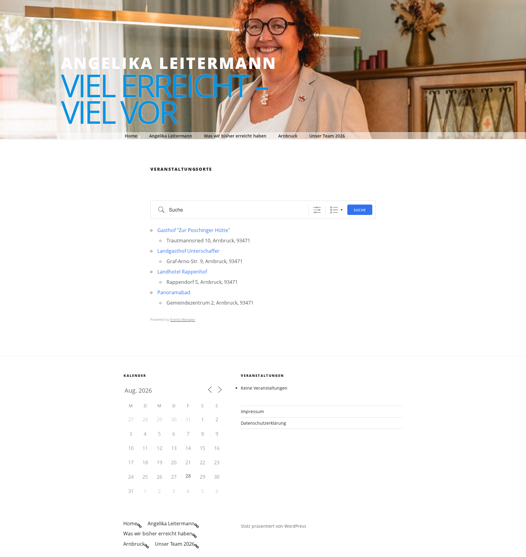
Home (131, 136)
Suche (360, 210)
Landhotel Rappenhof (182, 271)
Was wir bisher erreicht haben (235, 136)
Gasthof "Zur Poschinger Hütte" (193, 230)
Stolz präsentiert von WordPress (273, 526)
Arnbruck (287, 136)
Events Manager (182, 319)
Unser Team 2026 (327, 136)
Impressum (252, 411)
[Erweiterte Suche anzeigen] (317, 210)
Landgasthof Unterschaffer (188, 251)
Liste (334, 210)
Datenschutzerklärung (263, 423)
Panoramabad (173, 292)
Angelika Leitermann (169, 62)
